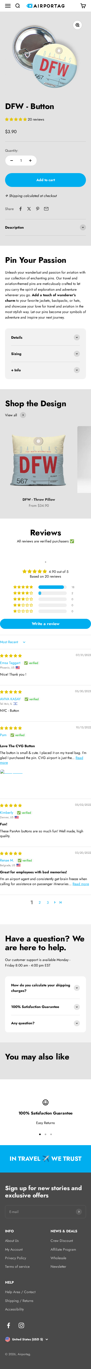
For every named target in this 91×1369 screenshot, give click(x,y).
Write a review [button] (45, 624)
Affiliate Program (63, 1249)
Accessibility (14, 1309)
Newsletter (58, 1266)
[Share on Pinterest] (37, 209)
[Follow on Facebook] (8, 1325)
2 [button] (40, 902)
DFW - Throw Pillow (38, 499)
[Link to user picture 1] (12, 781)
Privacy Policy (15, 1257)
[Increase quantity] (30, 161)
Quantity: (11, 150)
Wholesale (58, 1257)
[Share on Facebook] (20, 209)
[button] (16, 119)
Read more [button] (81, 883)
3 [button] (48, 902)
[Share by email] (46, 209)
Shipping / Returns (19, 1300)
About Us (12, 1240)
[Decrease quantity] (11, 161)
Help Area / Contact (20, 1291)
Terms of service (17, 1266)
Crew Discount (62, 1240)
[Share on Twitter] (29, 209)
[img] (11, 655)
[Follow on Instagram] (21, 1325)
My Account (13, 1249)
